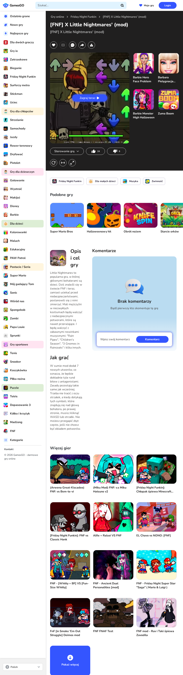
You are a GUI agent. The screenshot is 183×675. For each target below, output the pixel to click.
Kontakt (8, 449)
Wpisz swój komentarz (115, 339)
